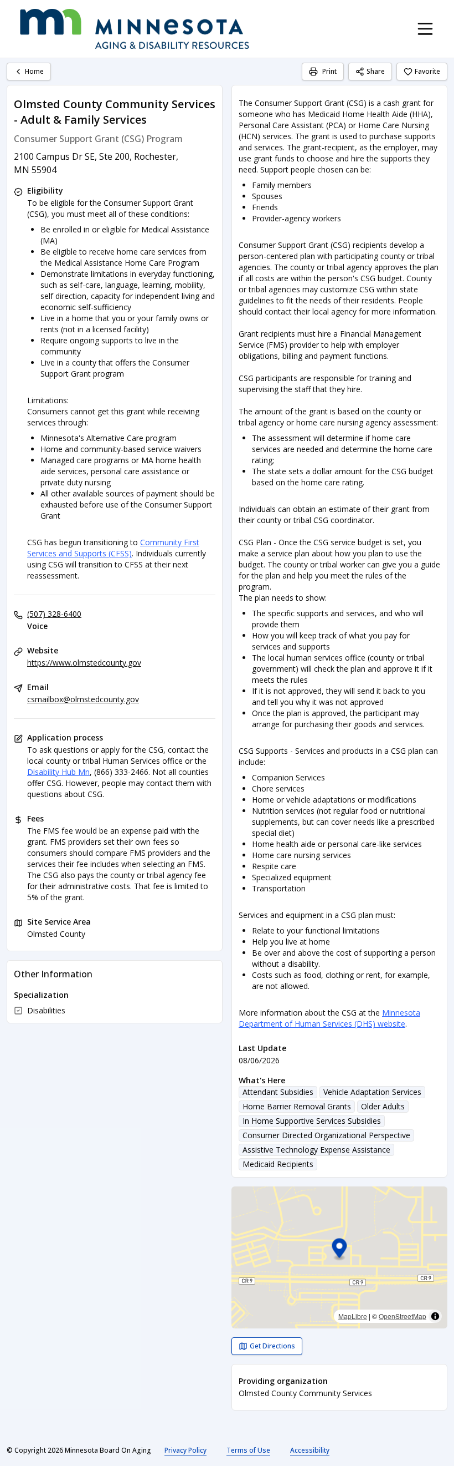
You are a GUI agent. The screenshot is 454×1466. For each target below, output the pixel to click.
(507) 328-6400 (54, 613)
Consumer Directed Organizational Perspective (326, 1135)
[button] (339, 1250)
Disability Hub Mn (58, 772)
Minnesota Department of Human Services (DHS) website (329, 1018)
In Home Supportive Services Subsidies (312, 1120)
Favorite (427, 71)
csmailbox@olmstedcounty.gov (83, 699)
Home (34, 71)
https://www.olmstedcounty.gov (84, 662)
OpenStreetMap (402, 1316)
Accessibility (309, 1450)
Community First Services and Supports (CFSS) (113, 548)
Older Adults (383, 1106)
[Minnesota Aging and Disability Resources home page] (134, 29)
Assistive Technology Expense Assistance (316, 1149)
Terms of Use (248, 1450)
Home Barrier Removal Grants (297, 1106)
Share (376, 71)
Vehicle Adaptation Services (372, 1092)
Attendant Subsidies (278, 1092)
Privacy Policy (185, 1450)
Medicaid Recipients (278, 1164)
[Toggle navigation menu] (425, 29)
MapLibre (352, 1316)
